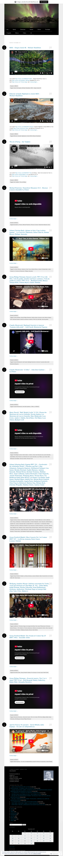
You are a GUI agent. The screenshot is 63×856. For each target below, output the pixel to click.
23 (31, 840)
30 (31, 843)
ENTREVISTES (14, 813)
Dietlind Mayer (49, 521)
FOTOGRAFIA (13, 814)
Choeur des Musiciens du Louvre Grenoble (41, 454)
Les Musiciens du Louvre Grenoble (29, 456)
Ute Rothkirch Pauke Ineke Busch (28, 531)
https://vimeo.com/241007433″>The (23, 172)
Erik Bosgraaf (18, 719)
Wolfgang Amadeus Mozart (26, 630)
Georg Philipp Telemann (26, 317)
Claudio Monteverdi (18, 362)
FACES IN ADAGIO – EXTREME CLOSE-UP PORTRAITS (22, 788)
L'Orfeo (32, 406)
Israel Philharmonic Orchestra (44, 626)
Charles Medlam (17, 317)
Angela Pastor (31, 519)
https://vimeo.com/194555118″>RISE (23, 78)
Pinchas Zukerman (28, 628)
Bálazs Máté (45, 717)
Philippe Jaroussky (29, 271)
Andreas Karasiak (24, 519)
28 (18, 843)
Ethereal (15, 136)
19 (50, 838)
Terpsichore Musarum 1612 (44, 224)
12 (50, 835)
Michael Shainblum (26, 88)
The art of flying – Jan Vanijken (20, 142)
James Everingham (18, 88)
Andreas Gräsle (17, 519)
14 (18, 838)
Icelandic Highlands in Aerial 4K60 (25, 136)
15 (25, 838)
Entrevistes (22, 29)
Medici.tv (22, 628)
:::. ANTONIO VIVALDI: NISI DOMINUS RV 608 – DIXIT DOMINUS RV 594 (26, 794)
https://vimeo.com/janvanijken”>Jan (20, 174)
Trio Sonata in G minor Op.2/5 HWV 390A (39, 672)
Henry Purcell (18, 456)
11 (43, 835)
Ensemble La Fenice (18, 224)
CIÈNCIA (12, 811)
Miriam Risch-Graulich (43, 527)
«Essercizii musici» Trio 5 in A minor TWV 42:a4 (32, 717)
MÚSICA (16, 222)
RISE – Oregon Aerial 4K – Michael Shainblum (25, 48)
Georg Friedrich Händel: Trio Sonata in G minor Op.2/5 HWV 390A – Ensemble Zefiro (28, 637)
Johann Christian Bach (43, 269)
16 (31, 838)
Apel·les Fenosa (36, 761)
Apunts (14, 29)
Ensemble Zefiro (17, 672)
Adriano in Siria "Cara (26, 269)
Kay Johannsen (31, 525)
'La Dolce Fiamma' (17, 269)
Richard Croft (29, 458)
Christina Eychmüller (25, 521)
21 (18, 840)
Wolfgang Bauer (38, 531)
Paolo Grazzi (17, 577)
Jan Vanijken (16, 182)
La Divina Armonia (28, 576)
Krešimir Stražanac (39, 525)
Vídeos (24, 33)
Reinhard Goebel (16, 319)
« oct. (11, 846)
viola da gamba (45, 319)
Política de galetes (37, 853)
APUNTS (12, 808)
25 (43, 840)
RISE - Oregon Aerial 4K (36, 88)
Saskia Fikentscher (24, 529)
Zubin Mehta (35, 630)
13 (12, 838)
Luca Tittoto (39, 456)
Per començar (44, 1)
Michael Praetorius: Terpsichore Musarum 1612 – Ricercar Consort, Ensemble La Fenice (29, 189)
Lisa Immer (46, 525)
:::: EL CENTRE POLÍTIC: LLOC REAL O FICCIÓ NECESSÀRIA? (24, 801)
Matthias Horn (15, 527)
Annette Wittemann (39, 519)
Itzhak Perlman (13, 628)
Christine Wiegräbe (34, 521)
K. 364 (18, 628)
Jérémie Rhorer (34, 269)
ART (11, 810)
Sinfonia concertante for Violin (38, 628)
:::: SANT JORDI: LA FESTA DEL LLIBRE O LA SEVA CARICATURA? (25, 803)
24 (37, 840)
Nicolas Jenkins (23, 458)
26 (50, 840)
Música (17, 33)
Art (31, 33)
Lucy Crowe (44, 456)
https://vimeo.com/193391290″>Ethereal (24, 126)
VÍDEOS (16, 86)
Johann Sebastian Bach (21, 523)
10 (37, 835)
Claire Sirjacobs (42, 521)
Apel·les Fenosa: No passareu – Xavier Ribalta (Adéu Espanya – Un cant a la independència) (27, 726)
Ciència (39, 29)
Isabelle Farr (12, 523)
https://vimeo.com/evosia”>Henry (21, 128)
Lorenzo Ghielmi (35, 576)
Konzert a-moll (41, 317)
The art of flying (23, 182)
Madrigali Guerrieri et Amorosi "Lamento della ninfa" (38, 362)
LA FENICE (36, 406)
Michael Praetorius (27, 224)
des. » (13, 846)
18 (43, 838)
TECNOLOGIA (13, 819)
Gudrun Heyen (35, 317)
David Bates (12, 456)
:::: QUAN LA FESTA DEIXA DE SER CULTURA (20, 786)
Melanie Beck (29, 527)
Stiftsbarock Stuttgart (40, 529)
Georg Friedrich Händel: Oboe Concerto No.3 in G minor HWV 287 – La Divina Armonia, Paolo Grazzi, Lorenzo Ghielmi (28, 539)
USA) (46, 628)
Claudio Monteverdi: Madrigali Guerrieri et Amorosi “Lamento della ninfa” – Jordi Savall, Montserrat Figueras (28, 326)
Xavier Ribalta (49, 761)
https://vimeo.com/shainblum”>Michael (20, 80)
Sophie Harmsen (32, 529)
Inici (7, 29)
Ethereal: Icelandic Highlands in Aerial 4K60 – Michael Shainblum (25, 95)
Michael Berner (35, 527)
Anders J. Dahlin (28, 454)
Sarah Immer (17, 529)
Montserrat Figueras (14, 364)
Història (31, 29)
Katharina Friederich (23, 525)
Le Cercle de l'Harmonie (19, 271)
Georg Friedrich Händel (18, 576)
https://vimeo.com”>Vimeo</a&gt (19, 82)
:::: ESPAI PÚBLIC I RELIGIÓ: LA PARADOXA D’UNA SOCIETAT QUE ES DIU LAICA (28, 804)
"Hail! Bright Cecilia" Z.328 (19, 454)
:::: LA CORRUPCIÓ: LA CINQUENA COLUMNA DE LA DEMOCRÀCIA (25, 792)
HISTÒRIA (13, 816)
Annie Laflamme (46, 519)
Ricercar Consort (34, 224)
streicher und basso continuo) (26, 319)
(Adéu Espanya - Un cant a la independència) (23, 761)
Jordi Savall (24, 362)
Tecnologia (47, 29)
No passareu (43, 761)
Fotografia (9, 33)
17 (37, 838)
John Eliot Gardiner (26, 406)
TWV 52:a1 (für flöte (37, 319)
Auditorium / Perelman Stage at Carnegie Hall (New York (25, 626)
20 (12, 840)
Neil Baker (17, 458)
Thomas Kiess (17, 531)
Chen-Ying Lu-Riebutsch (15, 521)
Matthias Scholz (22, 527)
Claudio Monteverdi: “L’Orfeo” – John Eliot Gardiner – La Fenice (28, 371)
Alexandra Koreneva (18, 717)
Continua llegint (34, 82)
